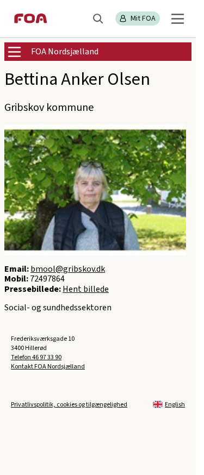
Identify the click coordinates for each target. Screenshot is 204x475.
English (175, 404)
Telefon (36, 357)
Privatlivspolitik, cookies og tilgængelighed (69, 404)
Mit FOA (143, 18)
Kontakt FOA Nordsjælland (48, 366)
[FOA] (31, 18)
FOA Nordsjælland (64, 52)
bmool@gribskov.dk (67, 269)
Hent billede (86, 289)
